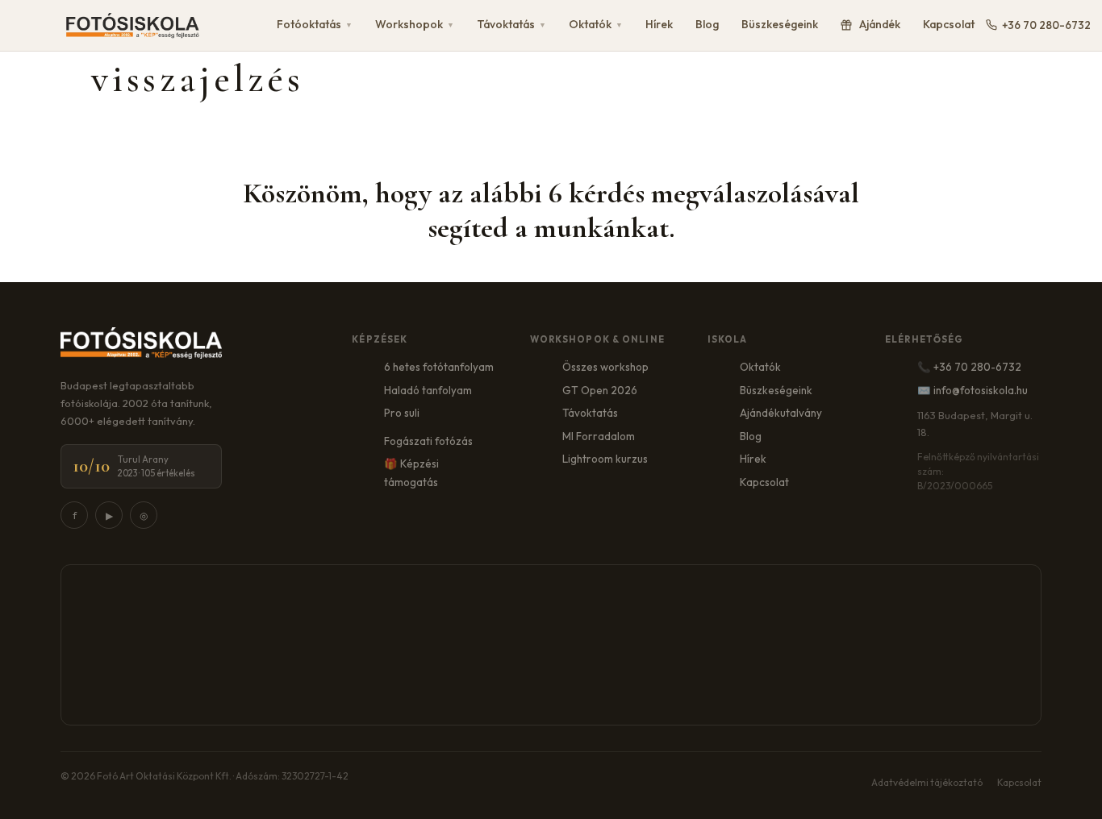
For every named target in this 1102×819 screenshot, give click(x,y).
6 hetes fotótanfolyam (439, 366)
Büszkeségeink (779, 24)
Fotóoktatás (315, 24)
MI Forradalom (598, 436)
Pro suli (402, 412)
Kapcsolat (949, 24)
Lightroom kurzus (605, 458)
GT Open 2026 (599, 390)
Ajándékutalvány (781, 412)
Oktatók (596, 24)
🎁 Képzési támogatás (411, 472)
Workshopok (414, 24)
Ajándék (879, 24)
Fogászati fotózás (428, 440)
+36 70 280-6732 (1046, 25)
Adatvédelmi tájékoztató (927, 782)
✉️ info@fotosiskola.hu (972, 390)
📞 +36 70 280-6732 (969, 366)
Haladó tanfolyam (428, 390)
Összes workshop (605, 366)
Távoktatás (511, 24)
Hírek (659, 24)
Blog (707, 24)
